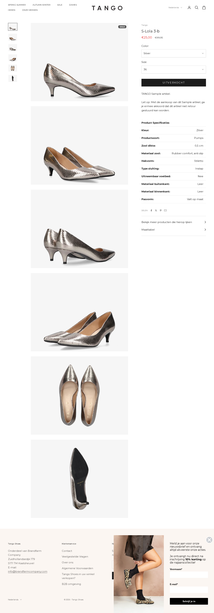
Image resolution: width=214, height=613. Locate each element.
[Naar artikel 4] (12, 58)
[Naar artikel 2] (12, 37)
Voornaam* (176, 569)
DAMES (73, 5)
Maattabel (148, 229)
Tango (144, 25)
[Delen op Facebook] (151, 210)
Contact (67, 550)
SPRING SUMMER (17, 5)
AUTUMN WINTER (42, 5)
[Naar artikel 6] (12, 78)
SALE (59, 5)
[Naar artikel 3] (12, 47)
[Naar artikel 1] (12, 27)
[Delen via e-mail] (165, 210)
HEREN (11, 10)
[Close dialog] (209, 540)
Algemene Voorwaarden (77, 568)
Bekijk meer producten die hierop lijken (166, 222)
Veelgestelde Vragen (75, 556)
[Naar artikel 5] (12, 68)
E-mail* (174, 584)
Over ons (67, 562)
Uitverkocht (174, 82)
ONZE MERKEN (30, 10)
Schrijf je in (189, 601)
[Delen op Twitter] (156, 210)
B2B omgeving (71, 584)
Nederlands (174, 7)
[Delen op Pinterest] (160, 210)
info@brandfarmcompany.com (27, 571)
